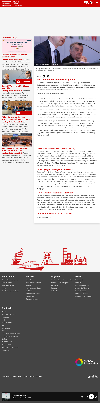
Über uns (5, 331)
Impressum (6, 350)
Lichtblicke (30, 291)
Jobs (3, 325)
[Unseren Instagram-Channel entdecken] (96, 376)
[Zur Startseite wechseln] (6, 3)
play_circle (91, 397)
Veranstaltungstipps (33, 288)
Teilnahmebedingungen (10, 347)
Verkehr (29, 280)
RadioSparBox (7, 322)
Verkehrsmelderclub (33, 283)
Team (4, 311)
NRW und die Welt (8, 285)
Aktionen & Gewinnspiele (60, 283)
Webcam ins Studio (9, 314)
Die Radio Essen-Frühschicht (61, 280)
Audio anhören (24, 82)
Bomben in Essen (32, 299)
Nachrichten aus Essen (10, 280)
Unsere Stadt (31, 296)
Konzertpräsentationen (83, 296)
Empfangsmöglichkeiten (11, 333)
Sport (4, 288)
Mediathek (54, 285)
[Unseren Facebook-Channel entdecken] (93, 376)
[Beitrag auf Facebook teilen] (44, 76)
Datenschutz (6, 344)
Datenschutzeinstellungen (32, 376)
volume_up (82, 396)
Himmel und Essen (33, 294)
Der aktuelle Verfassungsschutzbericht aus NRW (55, 213)
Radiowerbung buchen (10, 336)
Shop (3, 320)
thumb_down (87, 397)
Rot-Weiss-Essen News (10, 291)
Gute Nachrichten (8, 283)
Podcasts (54, 291)
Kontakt (4, 339)
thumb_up (96, 397)
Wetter (28, 285)
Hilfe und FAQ (7, 342)
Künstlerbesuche (81, 294)
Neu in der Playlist (82, 285)
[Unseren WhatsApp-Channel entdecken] (89, 376)
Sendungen (6, 317)
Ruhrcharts (79, 280)
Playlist (78, 283)
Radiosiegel (6, 328)
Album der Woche (82, 288)
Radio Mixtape (80, 291)
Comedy (54, 288)
